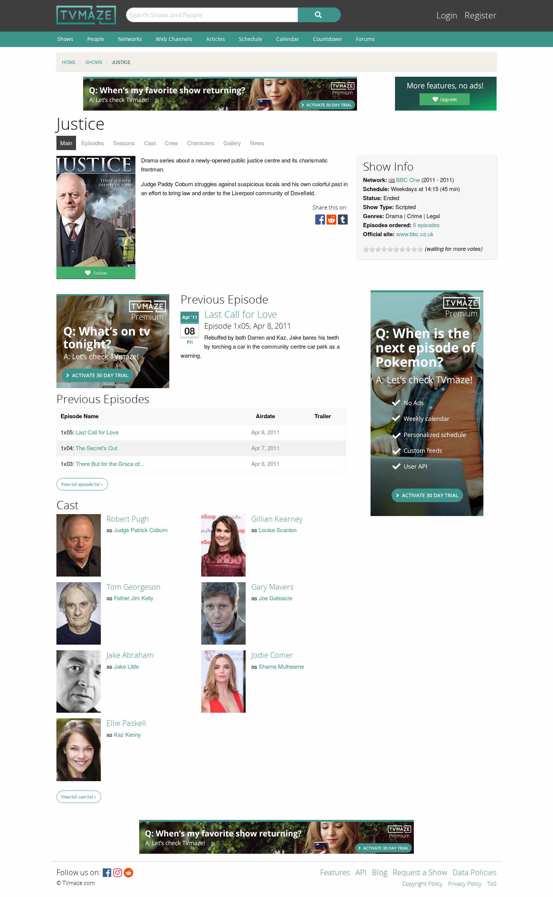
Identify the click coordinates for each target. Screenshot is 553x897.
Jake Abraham (130, 655)
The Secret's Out (96, 448)
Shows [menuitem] (65, 38)
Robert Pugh (127, 519)
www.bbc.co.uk (415, 234)
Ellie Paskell (126, 723)
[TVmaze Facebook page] (107, 873)
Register (481, 16)
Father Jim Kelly (133, 598)
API (361, 873)
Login (446, 16)
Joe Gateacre (275, 598)
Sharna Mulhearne (281, 666)
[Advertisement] (220, 94)
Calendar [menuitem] (287, 38)
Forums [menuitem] (365, 38)
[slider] (393, 249)
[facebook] (320, 221)
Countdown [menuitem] (327, 38)
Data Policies (475, 873)
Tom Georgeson (133, 587)
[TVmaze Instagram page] (117, 873)
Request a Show (420, 873)
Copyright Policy (422, 884)
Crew (171, 143)
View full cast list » (78, 797)
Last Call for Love (240, 314)
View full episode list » (82, 484)
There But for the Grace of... (110, 463)
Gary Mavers (272, 587)
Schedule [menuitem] (250, 38)
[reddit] (331, 221)
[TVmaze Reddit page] (129, 873)
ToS (492, 884)
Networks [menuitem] (130, 38)
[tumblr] (343, 221)
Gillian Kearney (276, 519)
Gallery (232, 143)
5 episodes (426, 225)
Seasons (124, 143)
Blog (379, 873)
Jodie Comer (272, 655)
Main (66, 143)
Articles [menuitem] (215, 38)
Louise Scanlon (277, 530)
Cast (150, 143)
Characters (200, 143)
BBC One (408, 180)
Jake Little (126, 666)
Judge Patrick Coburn (140, 530)
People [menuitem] (95, 38)
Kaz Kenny (127, 734)
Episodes (92, 143)
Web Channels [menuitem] (174, 38)
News (257, 143)
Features (335, 873)
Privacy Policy (465, 884)
